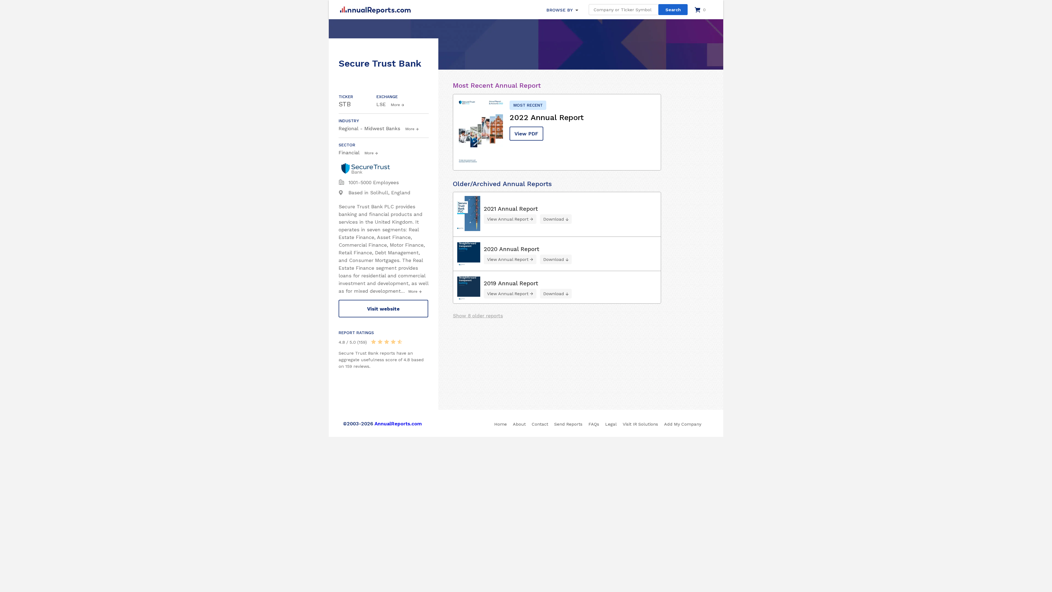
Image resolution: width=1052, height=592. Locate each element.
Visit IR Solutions (640, 424)
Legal (611, 424)
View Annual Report (507, 219)
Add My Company (682, 424)
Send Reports (568, 424)
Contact (540, 424)
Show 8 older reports (478, 315)
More (395, 105)
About (519, 424)
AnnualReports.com (398, 423)
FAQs (593, 424)
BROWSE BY (559, 10)
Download (553, 219)
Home (500, 424)
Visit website (383, 309)
